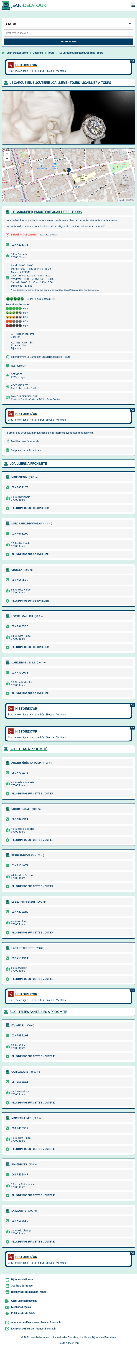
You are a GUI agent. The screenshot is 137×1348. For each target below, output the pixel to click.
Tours (51, 52)
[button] (68, 171)
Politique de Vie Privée (23, 1313)
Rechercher (68, 41)
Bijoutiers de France (22, 1279)
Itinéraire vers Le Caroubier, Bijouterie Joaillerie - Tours (40, 356)
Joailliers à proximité (28, 463)
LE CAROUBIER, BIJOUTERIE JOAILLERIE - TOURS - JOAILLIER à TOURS (60, 82)
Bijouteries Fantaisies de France (28, 1291)
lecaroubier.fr (18, 365)
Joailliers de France (21, 1285)
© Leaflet (121, 199)
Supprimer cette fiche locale (26, 450)
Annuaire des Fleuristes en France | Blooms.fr (36, 1322)
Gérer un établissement (24, 1300)
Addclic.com (72, 1343)
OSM (131, 199)
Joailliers (38, 52)
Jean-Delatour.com (17, 52)
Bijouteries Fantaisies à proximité (38, 1012)
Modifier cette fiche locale (25, 441)
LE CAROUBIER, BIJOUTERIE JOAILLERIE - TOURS (46, 212)
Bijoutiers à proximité (28, 749)
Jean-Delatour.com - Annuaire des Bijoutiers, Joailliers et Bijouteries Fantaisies (73, 1337)
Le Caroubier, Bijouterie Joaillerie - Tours (81, 52)
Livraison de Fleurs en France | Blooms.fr (33, 1328)
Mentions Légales (21, 1307)
